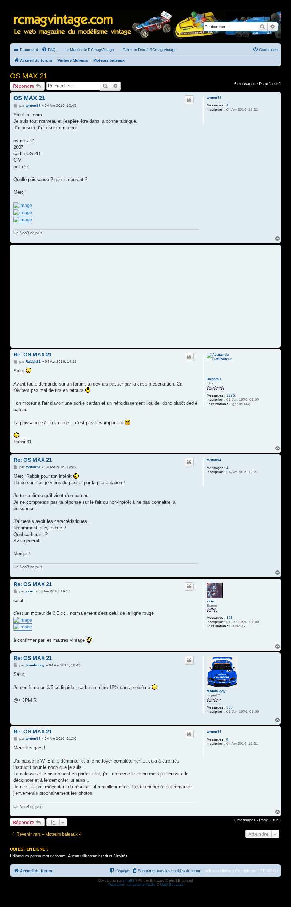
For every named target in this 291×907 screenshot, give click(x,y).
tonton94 (214, 97)
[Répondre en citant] (189, 99)
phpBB (129, 881)
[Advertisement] (145, 296)
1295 (230, 395)
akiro (211, 601)
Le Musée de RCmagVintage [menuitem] (89, 50)
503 (229, 707)
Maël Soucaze (171, 884)
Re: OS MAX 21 (32, 354)
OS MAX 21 (29, 76)
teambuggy (216, 691)
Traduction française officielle (131, 884)
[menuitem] (49, 49)
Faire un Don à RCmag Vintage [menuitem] (149, 50)
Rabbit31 (214, 379)
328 (229, 617)
